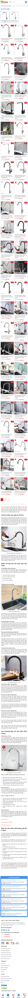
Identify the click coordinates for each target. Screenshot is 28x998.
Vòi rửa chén (8, 5)
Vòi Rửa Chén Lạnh (14, 20)
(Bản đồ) (18, 880)
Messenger (18, 997)
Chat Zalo (7, 997)
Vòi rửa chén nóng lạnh (4, 21)
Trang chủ (3, 5)
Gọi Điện (13, 997)
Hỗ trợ (25, 997)
